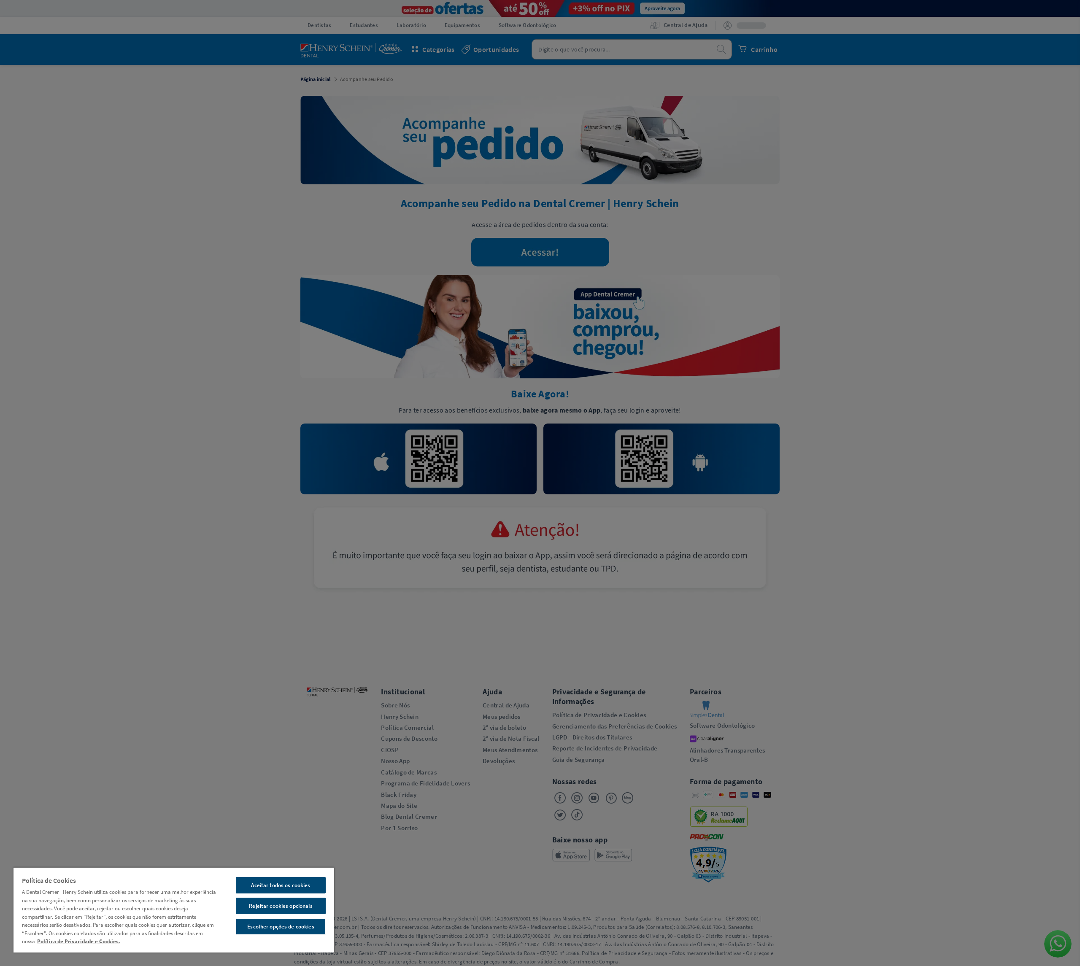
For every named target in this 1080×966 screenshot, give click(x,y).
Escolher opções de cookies (280, 926)
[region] (174, 910)
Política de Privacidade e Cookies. (78, 941)
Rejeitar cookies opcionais (280, 905)
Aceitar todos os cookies (280, 885)
